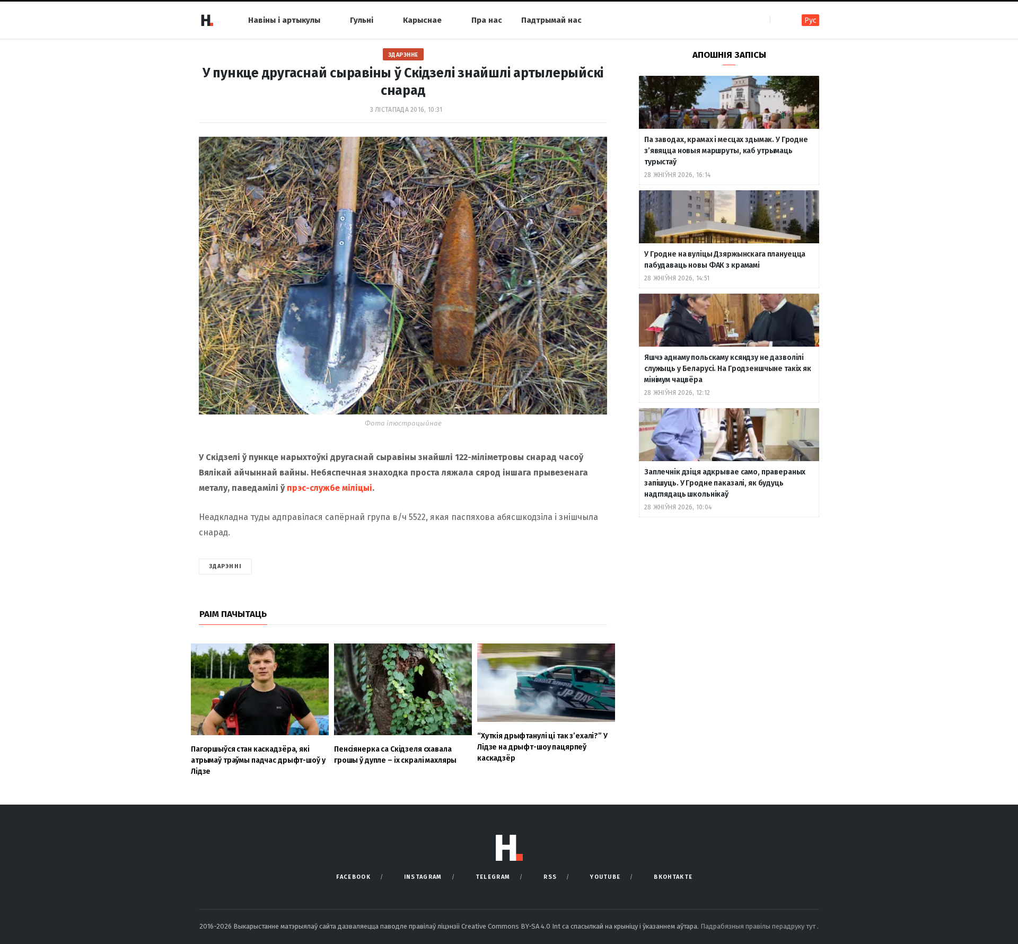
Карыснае (422, 20)
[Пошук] (779, 20)
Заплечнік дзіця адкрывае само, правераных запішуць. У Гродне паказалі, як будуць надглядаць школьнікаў (724, 483)
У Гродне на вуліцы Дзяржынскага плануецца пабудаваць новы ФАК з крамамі (724, 260)
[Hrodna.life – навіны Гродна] (207, 20)
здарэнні (225, 566)
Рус (810, 20)
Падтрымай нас (551, 20)
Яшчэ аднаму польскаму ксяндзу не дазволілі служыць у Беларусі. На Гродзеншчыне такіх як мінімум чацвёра (727, 368)
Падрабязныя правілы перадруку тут (758, 926)
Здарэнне (403, 54)
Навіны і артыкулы (284, 20)
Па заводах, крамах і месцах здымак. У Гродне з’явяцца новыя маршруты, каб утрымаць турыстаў (726, 150)
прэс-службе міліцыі (329, 488)
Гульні (361, 20)
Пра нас (486, 20)
